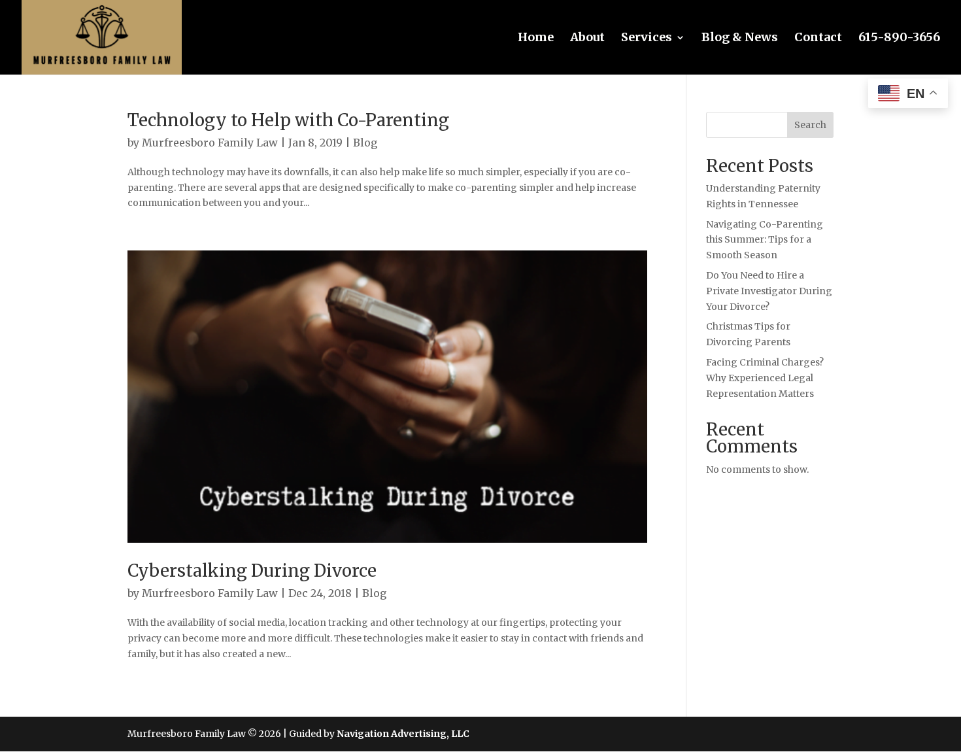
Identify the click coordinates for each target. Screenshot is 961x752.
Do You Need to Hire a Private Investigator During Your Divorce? (769, 291)
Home (536, 38)
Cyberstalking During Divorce (252, 570)
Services (646, 38)
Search (810, 125)
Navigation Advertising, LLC (403, 734)
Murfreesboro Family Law (210, 142)
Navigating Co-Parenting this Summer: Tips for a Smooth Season (764, 240)
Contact (818, 38)
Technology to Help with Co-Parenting (288, 120)
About (587, 38)
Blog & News (739, 38)
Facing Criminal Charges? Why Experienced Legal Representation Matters (765, 378)
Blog (365, 142)
